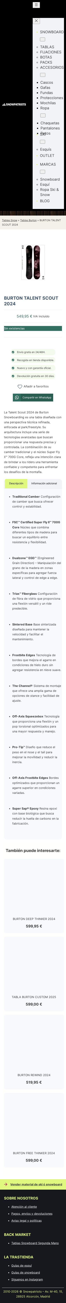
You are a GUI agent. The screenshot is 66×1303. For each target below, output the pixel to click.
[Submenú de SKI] (42, 142)
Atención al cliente (24, 1206)
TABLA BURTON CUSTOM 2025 (34, 997)
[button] (33, 397)
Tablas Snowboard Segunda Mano (35, 1243)
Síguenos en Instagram (27, 1279)
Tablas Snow (9, 220)
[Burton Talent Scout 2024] (33, 289)
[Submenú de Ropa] (42, 115)
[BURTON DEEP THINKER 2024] (34, 865)
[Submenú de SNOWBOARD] (42, 39)
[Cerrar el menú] (36, 21)
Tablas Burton (28, 220)
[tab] (16, 483)
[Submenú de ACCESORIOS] (42, 75)
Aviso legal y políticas (26, 1220)
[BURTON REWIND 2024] (34, 1021)
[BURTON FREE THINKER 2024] (34, 1099)
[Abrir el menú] (36, 5)
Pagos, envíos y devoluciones (31, 1213)
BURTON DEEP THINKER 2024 (34, 919)
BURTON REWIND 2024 (34, 1075)
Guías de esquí (21, 1265)
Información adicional (44, 483)
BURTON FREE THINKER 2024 (34, 1153)
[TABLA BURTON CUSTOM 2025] (34, 943)
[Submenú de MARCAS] (42, 172)
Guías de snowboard (25, 1272)
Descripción (16, 483)
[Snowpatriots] (14, 105)
